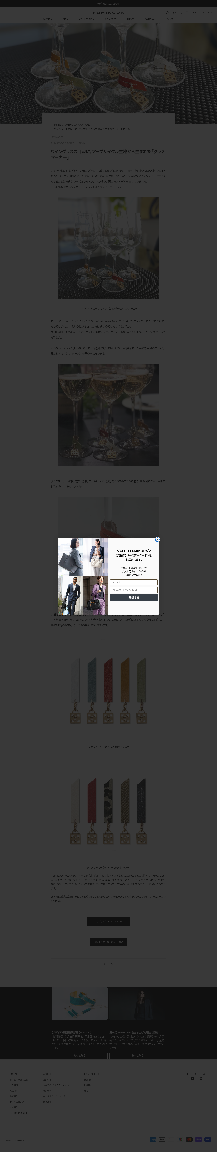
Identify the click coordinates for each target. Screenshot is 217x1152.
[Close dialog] (157, 540)
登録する (134, 598)
